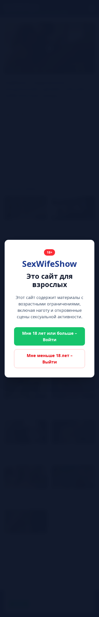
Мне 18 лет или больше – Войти (49, 336)
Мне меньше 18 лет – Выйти (50, 359)
